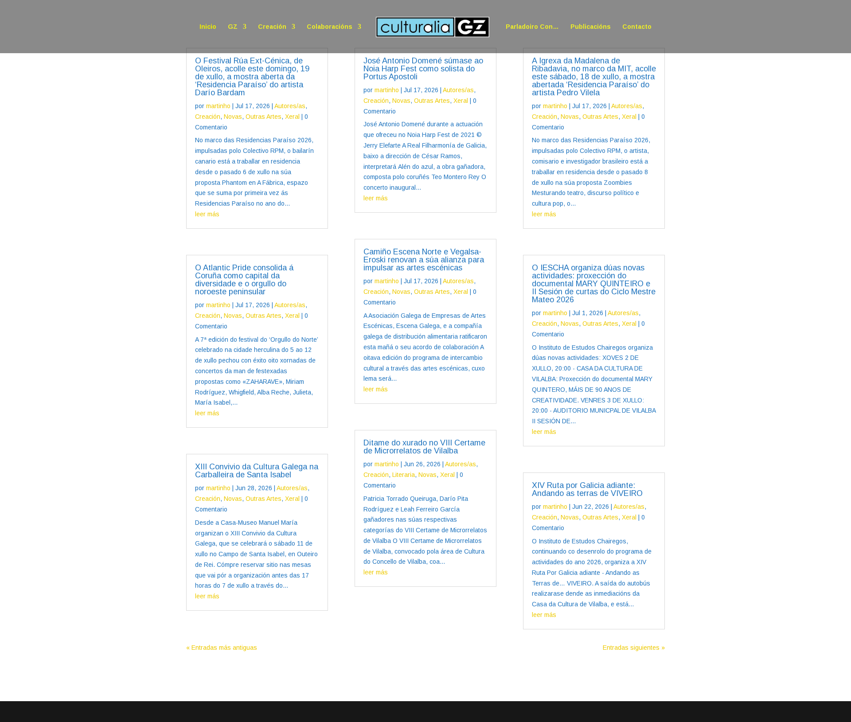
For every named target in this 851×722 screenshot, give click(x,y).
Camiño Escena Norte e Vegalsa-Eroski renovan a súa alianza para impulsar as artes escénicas (423, 259)
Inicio (207, 26)
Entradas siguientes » (634, 647)
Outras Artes (263, 116)
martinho (218, 105)
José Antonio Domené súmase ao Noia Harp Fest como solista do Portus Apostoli (423, 68)
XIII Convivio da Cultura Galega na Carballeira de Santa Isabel (256, 470)
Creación (272, 26)
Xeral (292, 116)
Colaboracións (329, 26)
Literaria (403, 474)
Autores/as (289, 105)
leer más (207, 214)
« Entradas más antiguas (221, 647)
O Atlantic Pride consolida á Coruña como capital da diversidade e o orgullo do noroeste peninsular (244, 279)
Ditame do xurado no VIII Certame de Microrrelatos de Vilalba (424, 446)
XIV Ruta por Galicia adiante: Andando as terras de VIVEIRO (587, 489)
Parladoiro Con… (532, 26)
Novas (233, 116)
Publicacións (590, 26)
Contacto (637, 26)
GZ (233, 26)
